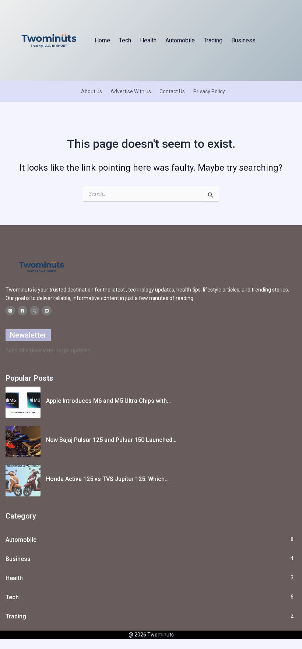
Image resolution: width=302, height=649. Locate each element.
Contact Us (172, 91)
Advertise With (127, 91)
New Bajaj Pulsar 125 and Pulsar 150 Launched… (111, 439)
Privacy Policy (209, 91)
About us (91, 91)
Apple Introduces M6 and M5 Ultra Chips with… (108, 400)
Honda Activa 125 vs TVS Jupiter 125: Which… (107, 478)
